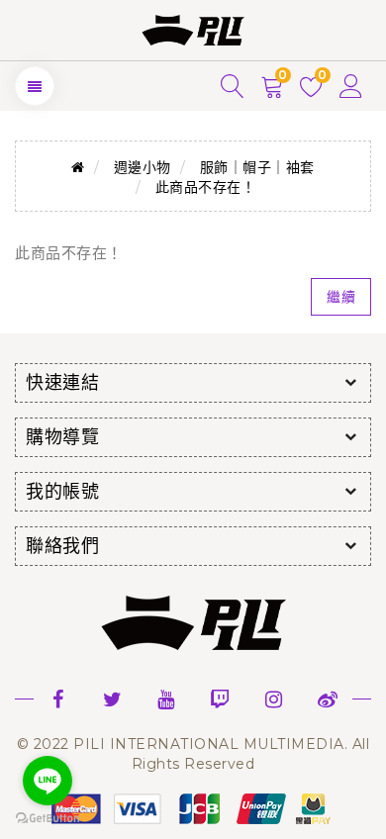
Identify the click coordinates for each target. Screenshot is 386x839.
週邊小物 (142, 167)
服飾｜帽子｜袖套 (257, 167)
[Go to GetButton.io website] (47, 818)
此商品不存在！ (205, 187)
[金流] (193, 807)
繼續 (341, 297)
